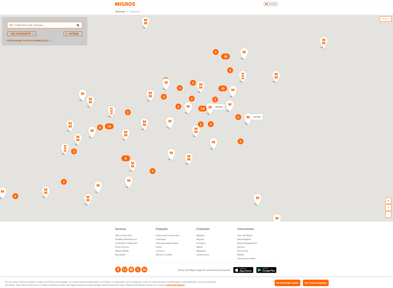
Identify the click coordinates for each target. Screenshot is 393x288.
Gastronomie (202, 254)
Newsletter (120, 254)
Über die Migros (245, 235)
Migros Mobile (122, 250)
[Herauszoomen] (388, 215)
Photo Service (122, 247)
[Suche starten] (78, 25)
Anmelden (272, 4)
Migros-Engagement (247, 243)
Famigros (201, 243)
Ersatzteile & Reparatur (126, 243)
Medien (240, 254)
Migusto (200, 239)
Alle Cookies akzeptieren (316, 283)
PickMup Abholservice (126, 239)
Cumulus (160, 250)
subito (159, 247)
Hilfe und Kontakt (123, 235)
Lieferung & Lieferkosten (168, 235)
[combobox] (44, 25)
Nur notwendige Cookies (287, 283)
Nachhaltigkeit (244, 239)
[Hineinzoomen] (388, 208)
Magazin (200, 235)
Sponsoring (242, 250)
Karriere (241, 247)
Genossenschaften (246, 258)
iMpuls (199, 247)
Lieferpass (161, 239)
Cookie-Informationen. (175, 285)
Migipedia (201, 250)
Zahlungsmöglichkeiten (167, 243)
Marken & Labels (164, 254)
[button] (188, 108)
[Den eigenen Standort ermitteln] (388, 201)
